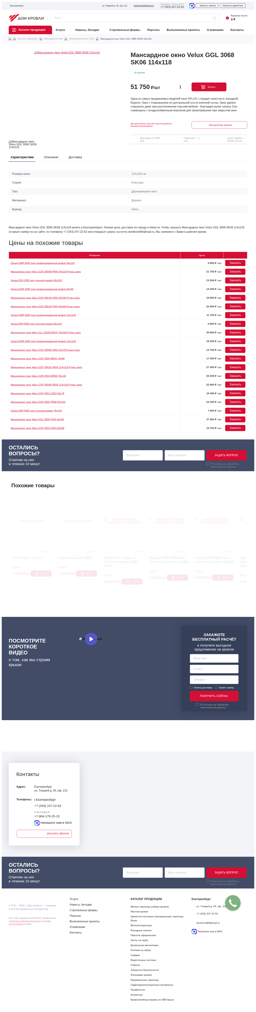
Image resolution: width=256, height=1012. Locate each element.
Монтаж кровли (139, 911)
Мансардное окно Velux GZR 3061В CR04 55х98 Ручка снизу (45, 297)
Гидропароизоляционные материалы (152, 984)
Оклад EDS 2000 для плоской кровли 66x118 (36, 280)
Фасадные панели (141, 930)
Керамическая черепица (145, 980)
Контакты (76, 932)
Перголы (75, 915)
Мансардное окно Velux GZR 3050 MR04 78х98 (38, 358)
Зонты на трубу (139, 940)
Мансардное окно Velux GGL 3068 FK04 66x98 (37, 419)
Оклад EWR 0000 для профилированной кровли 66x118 (43, 263)
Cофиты (135, 965)
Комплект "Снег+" (28, 558)
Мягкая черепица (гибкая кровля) (150, 906)
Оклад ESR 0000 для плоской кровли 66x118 (36, 323)
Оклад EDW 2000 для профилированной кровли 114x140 (43, 341)
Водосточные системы (143, 960)
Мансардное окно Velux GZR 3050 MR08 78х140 (38, 376)
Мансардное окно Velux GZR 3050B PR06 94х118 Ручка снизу (46, 271)
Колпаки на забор (141, 950)
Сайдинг (135, 955)
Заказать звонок (208, 5)
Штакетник (137, 994)
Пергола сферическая (143, 935)
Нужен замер (226, 687)
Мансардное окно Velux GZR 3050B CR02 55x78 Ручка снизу (45, 350)
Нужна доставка (203, 687)
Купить (211, 86)
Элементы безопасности (145, 970)
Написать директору (233, 5)
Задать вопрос (226, 455)
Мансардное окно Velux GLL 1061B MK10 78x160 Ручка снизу (46, 332)
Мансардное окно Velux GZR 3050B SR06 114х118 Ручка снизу (46, 384)
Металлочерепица (141, 925)
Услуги (74, 899)
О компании (77, 926)
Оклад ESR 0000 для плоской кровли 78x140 (36, 410)
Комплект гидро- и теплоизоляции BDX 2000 (121, 562)
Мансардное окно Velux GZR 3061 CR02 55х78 (37, 393)
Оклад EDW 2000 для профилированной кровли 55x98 (42, 289)
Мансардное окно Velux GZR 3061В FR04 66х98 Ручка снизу (45, 306)
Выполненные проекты (85, 921)
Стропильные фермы (84, 910)
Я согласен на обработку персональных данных (225, 465)
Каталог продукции (32, 29)
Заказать (235, 262)
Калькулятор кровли (220, 125)
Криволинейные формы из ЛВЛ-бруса (152, 999)
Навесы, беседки (81, 904)
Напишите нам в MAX (56, 822)
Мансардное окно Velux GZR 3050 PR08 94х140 (38, 402)
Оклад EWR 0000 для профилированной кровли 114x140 (43, 315)
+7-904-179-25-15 (47, 816)
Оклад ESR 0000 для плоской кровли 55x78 (214, 560)
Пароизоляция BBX (75, 558)
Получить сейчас (214, 695)
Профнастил (138, 989)
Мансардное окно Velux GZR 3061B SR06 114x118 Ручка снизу (46, 367)
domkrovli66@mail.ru (144, 6)
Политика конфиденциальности (24, 921)
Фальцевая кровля (141, 974)
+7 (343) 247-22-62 (172, 6)
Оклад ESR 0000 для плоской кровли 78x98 (168, 560)
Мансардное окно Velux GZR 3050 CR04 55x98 (37, 428)
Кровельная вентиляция (144, 945)
